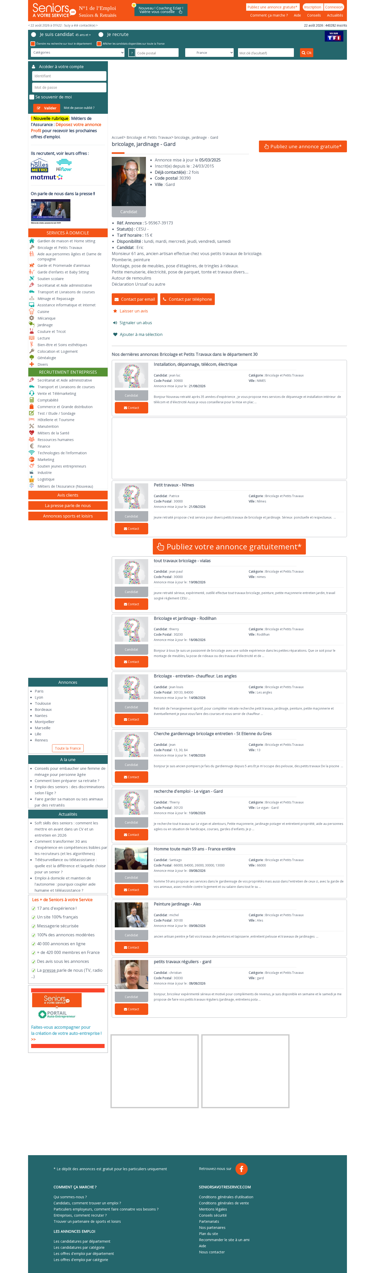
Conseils (314, 15)
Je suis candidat (65, 34)
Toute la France (68, 748)
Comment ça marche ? (269, 15)
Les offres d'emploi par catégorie (81, 1259)
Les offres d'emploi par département (84, 1253)
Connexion (334, 7)
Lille (38, 733)
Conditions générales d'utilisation (226, 1196)
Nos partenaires (212, 1227)
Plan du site (208, 1233)
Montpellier (45, 721)
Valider (50, 108)
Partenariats (209, 1221)
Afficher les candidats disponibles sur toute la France (134, 43)
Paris (39, 691)
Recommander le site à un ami (224, 1239)
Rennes (41, 739)
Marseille (43, 727)
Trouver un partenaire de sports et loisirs (87, 1221)
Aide (298, 15)
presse (49, 970)
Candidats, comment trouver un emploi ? (87, 1203)
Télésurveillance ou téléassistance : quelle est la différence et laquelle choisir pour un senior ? (70, 865)
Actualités (335, 15)
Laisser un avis (134, 311)
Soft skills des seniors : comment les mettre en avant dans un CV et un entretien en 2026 (66, 829)
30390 (185, 178)
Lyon (39, 697)
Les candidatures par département (82, 1241)
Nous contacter (212, 1252)
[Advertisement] (229, 97)
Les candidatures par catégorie (79, 1247)
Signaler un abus (136, 322)
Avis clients (67, 495)
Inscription (313, 7)
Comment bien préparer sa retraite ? (67, 780)
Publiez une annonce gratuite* (272, 7)
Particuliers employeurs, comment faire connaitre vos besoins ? (106, 1209)
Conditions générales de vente (224, 1203)
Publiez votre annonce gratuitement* (233, 546)
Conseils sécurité (213, 1215)
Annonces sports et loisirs (68, 516)
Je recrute (118, 34)
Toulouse (43, 703)
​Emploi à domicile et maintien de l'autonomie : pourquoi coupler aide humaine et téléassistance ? (65, 884)
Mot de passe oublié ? (79, 108)
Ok (309, 52)
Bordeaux (43, 709)
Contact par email (138, 299)
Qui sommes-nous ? (70, 1196)
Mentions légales (213, 1209)
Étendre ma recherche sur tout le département (64, 43)
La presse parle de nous (68, 505)
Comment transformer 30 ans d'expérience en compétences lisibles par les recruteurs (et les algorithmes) (71, 847)
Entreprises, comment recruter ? (80, 1215)
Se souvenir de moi (53, 97)
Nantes (41, 715)
